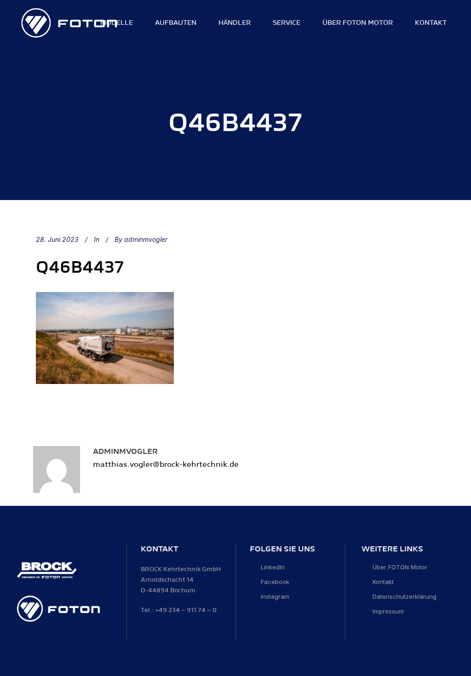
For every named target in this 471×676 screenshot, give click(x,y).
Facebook (275, 581)
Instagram (275, 596)
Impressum (388, 611)
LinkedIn (273, 567)
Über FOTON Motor (400, 567)
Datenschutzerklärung (405, 596)
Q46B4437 (80, 267)
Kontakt (383, 581)
